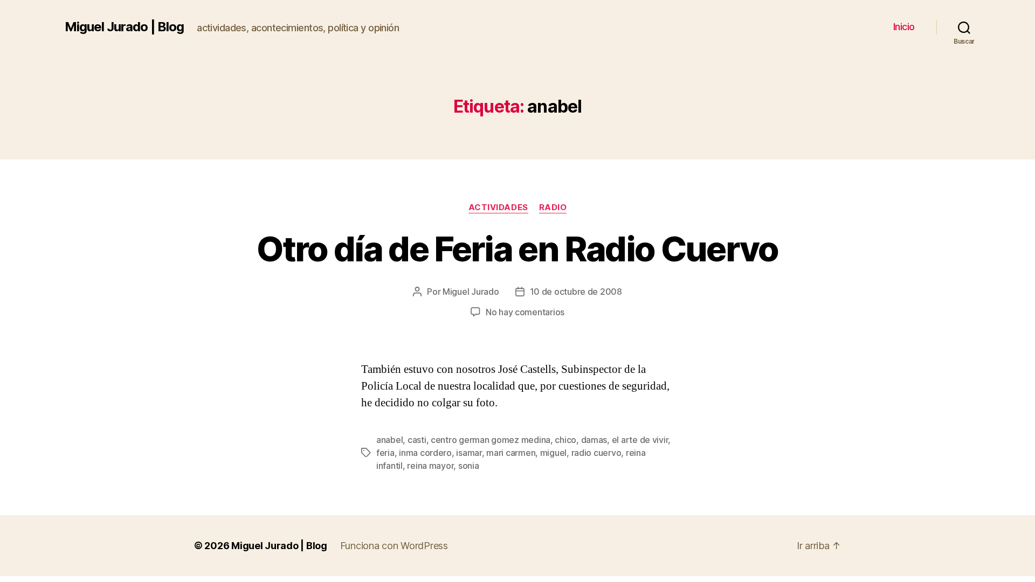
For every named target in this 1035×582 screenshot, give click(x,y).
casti (417, 439)
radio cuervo (596, 452)
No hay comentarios (525, 312)
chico (565, 439)
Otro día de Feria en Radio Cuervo (517, 248)
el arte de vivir (640, 439)
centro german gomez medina (490, 439)
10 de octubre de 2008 (576, 291)
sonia (468, 465)
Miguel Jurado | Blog (124, 26)
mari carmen (510, 452)
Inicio (904, 26)
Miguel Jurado (471, 291)
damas (594, 439)
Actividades (498, 207)
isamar (468, 452)
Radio (553, 207)
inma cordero (425, 452)
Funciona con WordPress (394, 545)
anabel (389, 439)
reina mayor (430, 465)
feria (385, 452)
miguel (553, 452)
